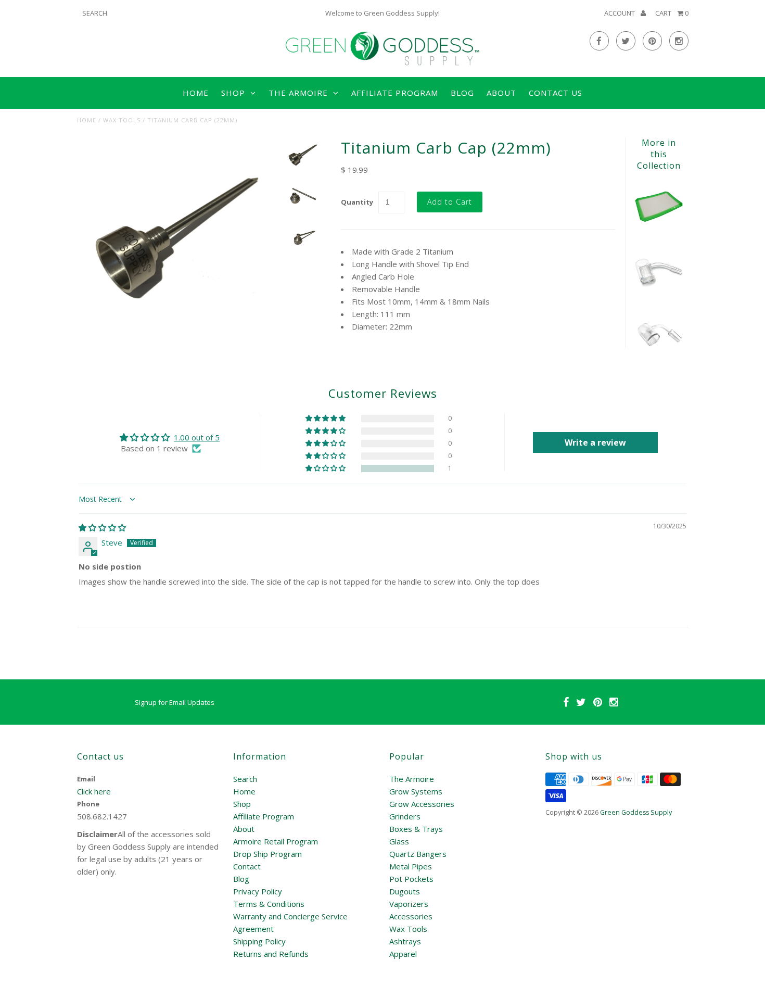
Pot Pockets (411, 879)
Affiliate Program (394, 92)
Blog (462, 92)
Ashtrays (405, 941)
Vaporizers (408, 904)
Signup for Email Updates (174, 702)
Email (86, 778)
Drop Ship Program (267, 854)
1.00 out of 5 (197, 437)
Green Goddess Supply (636, 812)
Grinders (404, 816)
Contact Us (555, 92)
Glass (399, 841)
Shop (242, 804)
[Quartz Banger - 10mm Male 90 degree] (659, 356)
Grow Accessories (421, 804)
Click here (94, 791)
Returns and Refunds (271, 954)
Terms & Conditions (268, 904)
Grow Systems (415, 791)
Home (196, 92)
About (501, 92)
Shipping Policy (259, 941)
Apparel (403, 954)
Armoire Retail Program (275, 841)
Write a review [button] (595, 442)
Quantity (357, 202)
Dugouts (404, 891)
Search (245, 779)
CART (671, 13)
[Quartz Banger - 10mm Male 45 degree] (659, 292)
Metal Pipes (410, 866)
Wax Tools (122, 120)
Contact (247, 866)
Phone (88, 803)
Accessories (410, 916)
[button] (326, 468)
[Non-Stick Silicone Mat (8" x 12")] (659, 228)
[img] (102, 527)
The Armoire (411, 779)
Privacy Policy (257, 891)
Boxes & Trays (416, 829)
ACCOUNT (620, 13)
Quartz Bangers (418, 854)
